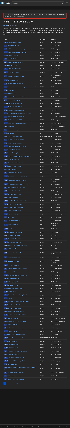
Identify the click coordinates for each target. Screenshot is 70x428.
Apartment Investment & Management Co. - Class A (20, 87)
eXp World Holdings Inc (12, 72)
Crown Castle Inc (10, 169)
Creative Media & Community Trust (16, 200)
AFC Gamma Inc (10, 65)
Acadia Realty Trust (11, 90)
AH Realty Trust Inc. (11, 80)
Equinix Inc (9, 298)
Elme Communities (11, 285)
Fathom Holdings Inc (12, 344)
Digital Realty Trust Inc (12, 257)
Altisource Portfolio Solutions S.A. (15, 123)
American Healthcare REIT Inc (14, 76)
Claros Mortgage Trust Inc (13, 204)
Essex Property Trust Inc (12, 305)
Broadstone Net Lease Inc (13, 143)
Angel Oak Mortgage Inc (13, 103)
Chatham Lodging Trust (12, 194)
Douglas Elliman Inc (11, 265)
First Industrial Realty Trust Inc (13, 328)
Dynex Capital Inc (10, 272)
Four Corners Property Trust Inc (15, 314)
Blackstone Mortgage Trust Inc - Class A (17, 156)
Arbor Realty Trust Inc (12, 45)
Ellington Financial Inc (11, 278)
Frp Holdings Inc (10, 331)
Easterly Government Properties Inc (15, 245)
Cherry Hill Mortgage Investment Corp (16, 184)
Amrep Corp (9, 126)
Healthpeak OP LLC (11, 261)
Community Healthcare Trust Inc (15, 180)
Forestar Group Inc (11, 318)
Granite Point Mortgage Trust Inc (15, 361)
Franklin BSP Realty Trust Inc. (14, 311)
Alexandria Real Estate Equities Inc (15, 110)
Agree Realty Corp (11, 59)
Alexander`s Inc (10, 93)
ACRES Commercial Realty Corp (14, 49)
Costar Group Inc (11, 214)
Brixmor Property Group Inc (13, 153)
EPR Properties (10, 291)
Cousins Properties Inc (12, 235)
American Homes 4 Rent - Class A (15, 97)
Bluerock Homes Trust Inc (13, 136)
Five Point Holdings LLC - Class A (15, 321)
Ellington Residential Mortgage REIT (16, 275)
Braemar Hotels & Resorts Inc (14, 139)
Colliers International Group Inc (14, 187)
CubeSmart (9, 229)
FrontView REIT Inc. (11, 347)
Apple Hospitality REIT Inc (13, 106)
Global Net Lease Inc (11, 354)
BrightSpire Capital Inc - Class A (15, 146)
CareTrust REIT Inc (11, 224)
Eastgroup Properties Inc (12, 281)
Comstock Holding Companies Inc (15, 176)
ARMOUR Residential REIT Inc (14, 120)
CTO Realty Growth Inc (12, 220)
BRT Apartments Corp (12, 149)
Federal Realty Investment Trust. (14, 334)
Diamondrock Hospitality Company (15, 268)
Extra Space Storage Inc (12, 308)
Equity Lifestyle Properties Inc (14, 288)
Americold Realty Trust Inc (13, 207)
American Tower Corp (12, 100)
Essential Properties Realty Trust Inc (16, 295)
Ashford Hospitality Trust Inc (13, 83)
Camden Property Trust (12, 210)
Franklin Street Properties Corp (14, 338)
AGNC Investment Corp (13, 68)
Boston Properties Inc (11, 159)
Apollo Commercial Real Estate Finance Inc (17, 113)
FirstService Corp (10, 341)
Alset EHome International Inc (13, 62)
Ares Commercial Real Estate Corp (15, 52)
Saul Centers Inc (10, 133)
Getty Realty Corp (11, 364)
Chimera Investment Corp (13, 191)
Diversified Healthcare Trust (13, 253)
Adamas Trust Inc (11, 55)
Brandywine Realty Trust (12, 129)
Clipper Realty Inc (11, 197)
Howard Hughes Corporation (14, 372)
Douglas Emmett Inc (11, 248)
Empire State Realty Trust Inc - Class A (17, 301)
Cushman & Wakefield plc (13, 238)
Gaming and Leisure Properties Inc (15, 351)
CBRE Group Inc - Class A (13, 166)
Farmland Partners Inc (11, 324)
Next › (17, 383)
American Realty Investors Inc (14, 116)
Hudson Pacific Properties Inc (14, 379)
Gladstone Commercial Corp (14, 357)
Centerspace (9, 217)
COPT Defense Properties (13, 172)
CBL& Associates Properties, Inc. (15, 162)
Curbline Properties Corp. (13, 232)
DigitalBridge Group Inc (12, 242)
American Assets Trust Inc (13, 42)
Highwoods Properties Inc (13, 376)
